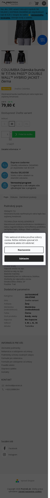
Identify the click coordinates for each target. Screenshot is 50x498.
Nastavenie (24, 249)
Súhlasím (24, 258)
